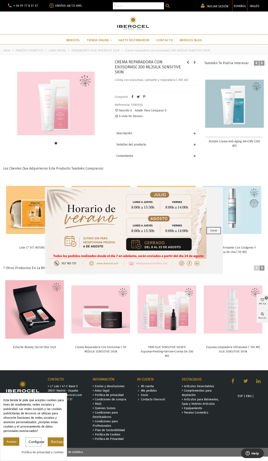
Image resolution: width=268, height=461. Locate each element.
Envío (144, 395)
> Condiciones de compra (109, 399)
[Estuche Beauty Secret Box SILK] (34, 309)
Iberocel (73, 40)
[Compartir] (132, 97)
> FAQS (97, 404)
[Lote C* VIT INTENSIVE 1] (35, 209)
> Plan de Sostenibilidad (109, 430)
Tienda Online (97, 40)
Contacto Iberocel (153, 399)
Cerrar (213, 230)
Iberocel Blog (191, 40)
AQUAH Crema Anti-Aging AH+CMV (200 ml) (234, 144)
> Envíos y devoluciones (109, 386)
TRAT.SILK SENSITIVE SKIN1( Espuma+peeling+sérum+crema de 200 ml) (167, 351)
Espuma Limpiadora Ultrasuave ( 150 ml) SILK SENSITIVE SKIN (233, 349)
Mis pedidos (149, 390)
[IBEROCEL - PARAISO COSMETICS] (134, 23)
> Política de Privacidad (108, 439)
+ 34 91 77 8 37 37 (25, 6)
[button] (56, 143)
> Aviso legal (101, 390)
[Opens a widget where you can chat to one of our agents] (252, 453)
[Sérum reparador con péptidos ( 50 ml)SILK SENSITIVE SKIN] (188, 62)
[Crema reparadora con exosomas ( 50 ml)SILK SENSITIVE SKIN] (195, 62)
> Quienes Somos (104, 408)
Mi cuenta (147, 386)
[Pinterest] (144, 97)
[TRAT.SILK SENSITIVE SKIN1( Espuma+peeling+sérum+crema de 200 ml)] (167, 309)
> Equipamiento (192, 408)
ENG (248, 396)
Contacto (164, 40)
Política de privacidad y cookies (43, 452)
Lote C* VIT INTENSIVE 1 (35, 247)
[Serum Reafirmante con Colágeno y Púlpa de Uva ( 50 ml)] (232, 209)
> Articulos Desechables (198, 386)
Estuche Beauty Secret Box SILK (34, 347)
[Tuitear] (138, 97)
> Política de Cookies (106, 434)
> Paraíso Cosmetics (195, 412)
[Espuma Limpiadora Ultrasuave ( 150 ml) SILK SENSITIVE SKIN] (233, 309)
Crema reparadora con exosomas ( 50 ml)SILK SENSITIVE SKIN (100, 349)
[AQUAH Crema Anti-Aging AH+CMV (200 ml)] (234, 103)
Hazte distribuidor (134, 40)
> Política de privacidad (108, 395)
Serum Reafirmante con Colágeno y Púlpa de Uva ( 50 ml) (232, 250)
